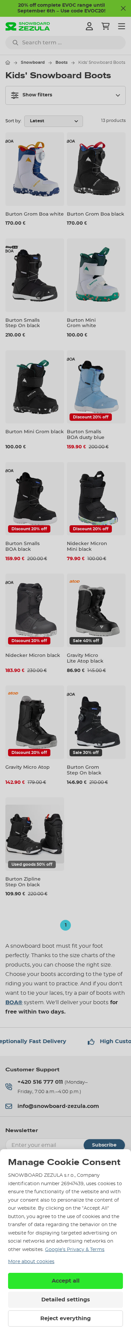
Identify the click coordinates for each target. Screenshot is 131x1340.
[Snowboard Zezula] (27, 26)
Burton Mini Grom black (34, 432)
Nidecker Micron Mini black (87, 546)
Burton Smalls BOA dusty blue (85, 434)
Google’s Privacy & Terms (74, 1249)
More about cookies (31, 1261)
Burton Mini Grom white (81, 323)
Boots (61, 62)
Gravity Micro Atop (27, 767)
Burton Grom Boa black (95, 214)
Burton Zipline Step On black (23, 882)
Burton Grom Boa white (34, 214)
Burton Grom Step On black (84, 770)
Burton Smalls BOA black (22, 546)
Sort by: (13, 121)
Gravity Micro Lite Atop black (85, 658)
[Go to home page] (7, 62)
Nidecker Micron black (32, 655)
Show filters (37, 95)
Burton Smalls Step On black (22, 323)
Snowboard (33, 62)
